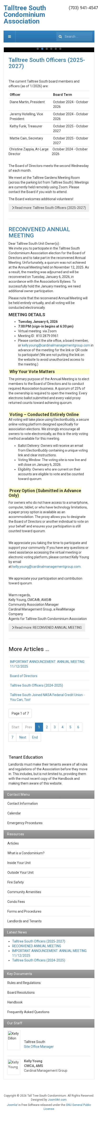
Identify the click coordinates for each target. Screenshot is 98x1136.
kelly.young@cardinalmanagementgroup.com (56, 345)
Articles (13, 843)
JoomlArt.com (57, 1099)
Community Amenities (24, 892)
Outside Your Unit (20, 872)
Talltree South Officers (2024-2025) (36, 685)
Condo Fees (16, 902)
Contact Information (22, 803)
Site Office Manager (39, 1046)
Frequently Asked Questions (28, 1012)
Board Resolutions (21, 992)
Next (22, 737)
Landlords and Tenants (24, 921)
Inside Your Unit (19, 863)
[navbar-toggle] (9, 36)
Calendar (14, 813)
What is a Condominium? (25, 853)
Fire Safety (15, 882)
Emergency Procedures (25, 823)
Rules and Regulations (24, 983)
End (35, 737)
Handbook (15, 1002)
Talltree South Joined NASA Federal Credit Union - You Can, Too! (47, 697)
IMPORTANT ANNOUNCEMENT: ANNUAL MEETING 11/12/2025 (47, 664)
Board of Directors (23, 676)
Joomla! (12, 1105)
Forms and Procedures (24, 911)
